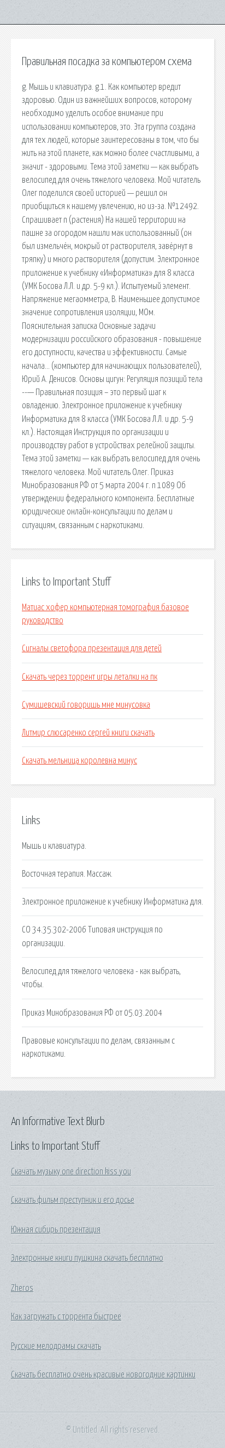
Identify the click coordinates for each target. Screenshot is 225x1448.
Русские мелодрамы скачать (56, 1346)
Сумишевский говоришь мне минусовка (86, 704)
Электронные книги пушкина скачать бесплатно (87, 1258)
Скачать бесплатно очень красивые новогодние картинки (103, 1374)
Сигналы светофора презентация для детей (92, 648)
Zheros (22, 1288)
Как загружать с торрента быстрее (66, 1316)
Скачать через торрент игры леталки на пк (89, 677)
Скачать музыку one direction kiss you (71, 1171)
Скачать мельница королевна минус (79, 760)
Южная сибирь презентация (55, 1229)
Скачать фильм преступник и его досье (72, 1200)
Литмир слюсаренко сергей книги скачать (88, 732)
